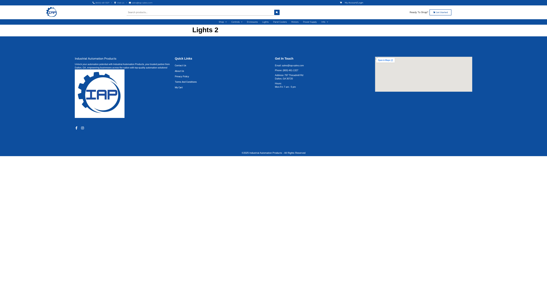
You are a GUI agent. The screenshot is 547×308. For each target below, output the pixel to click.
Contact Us (180, 65)
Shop (221, 22)
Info (323, 22)
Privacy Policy (182, 76)
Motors (294, 22)
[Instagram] (82, 128)
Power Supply (310, 22)
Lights (265, 22)
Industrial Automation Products (95, 58)
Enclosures (252, 22)
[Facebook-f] (76, 128)
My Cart (179, 87)
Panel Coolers (280, 22)
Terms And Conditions (186, 82)
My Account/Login (354, 2)
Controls (235, 22)
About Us (179, 71)
